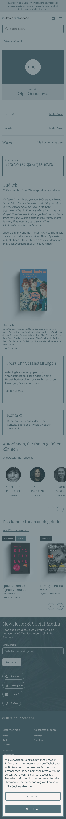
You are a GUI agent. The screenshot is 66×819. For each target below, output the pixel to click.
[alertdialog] (33, 786)
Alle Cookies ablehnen (19, 786)
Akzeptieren (33, 809)
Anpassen (33, 796)
